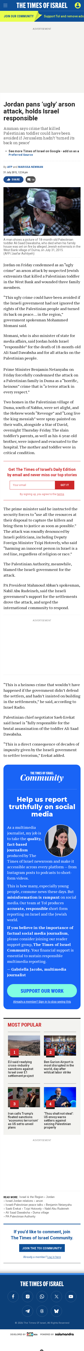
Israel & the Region (31, 1197)
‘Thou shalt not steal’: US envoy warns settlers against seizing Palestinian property (59, 1120)
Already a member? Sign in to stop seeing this (42, 1001)
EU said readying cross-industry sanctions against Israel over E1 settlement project (21, 1069)
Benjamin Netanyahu (59, 1204)
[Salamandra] (64, 1334)
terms (60, 494)
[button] (78, 5)
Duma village (41, 1212)
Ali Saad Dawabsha (18, 1212)
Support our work (42, 990)
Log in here (54, 1257)
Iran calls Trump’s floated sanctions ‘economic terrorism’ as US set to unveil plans (23, 1120)
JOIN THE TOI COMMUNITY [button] (42, 1248)
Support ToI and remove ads (64, 16)
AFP (9, 166)
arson (39, 1200)
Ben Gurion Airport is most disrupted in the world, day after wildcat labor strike (59, 1067)
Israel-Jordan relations (19, 1200)
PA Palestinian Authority (21, 1216)
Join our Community (19, 16)
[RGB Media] (33, 1334)
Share (16, 179)
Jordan (50, 1197)
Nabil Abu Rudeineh (57, 1208)
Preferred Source (21, 154)
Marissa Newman (30, 166)
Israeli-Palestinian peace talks (24, 1204)
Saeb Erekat (13, 1208)
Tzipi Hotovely (33, 1208)
